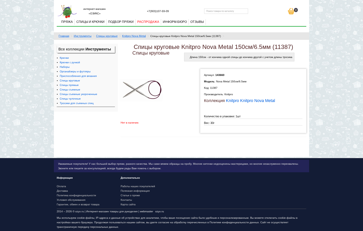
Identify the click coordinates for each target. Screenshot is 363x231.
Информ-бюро (175, 21)
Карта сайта (128, 204)
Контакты (126, 199)
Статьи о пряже (130, 195)
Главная (64, 36)
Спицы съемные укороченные (78, 94)
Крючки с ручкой (70, 62)
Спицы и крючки (90, 21)
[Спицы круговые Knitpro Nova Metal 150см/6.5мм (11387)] (141, 90)
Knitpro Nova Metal (134, 36)
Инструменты (83, 36)
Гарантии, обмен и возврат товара (78, 204)
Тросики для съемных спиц (77, 103)
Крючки (64, 57)
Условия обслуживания (71, 199)
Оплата (61, 186)
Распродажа (148, 21)
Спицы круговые (107, 36)
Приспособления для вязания (78, 75)
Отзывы (197, 21)
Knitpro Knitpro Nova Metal (250, 100)
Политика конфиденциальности (76, 195)
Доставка (62, 190)
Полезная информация (135, 190)
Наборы (65, 66)
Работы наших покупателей (138, 186)
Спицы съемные (70, 89)
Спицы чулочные (70, 98)
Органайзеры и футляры (75, 71)
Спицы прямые (69, 85)
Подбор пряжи (121, 21)
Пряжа (67, 21)
